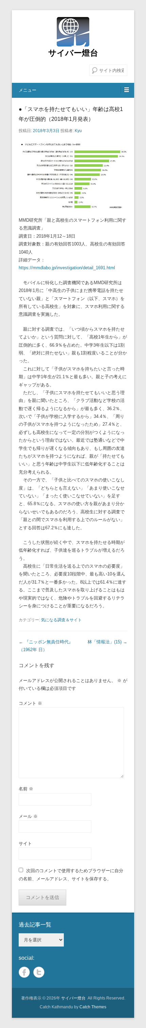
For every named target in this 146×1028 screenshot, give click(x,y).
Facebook (24, 972)
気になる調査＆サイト (61, 620)
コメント (30, 703)
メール (28, 816)
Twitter (38, 972)
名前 (26, 788)
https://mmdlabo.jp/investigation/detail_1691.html (67, 267)
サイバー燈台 (73, 52)
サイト (25, 843)
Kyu (78, 130)
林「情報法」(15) (107, 641)
